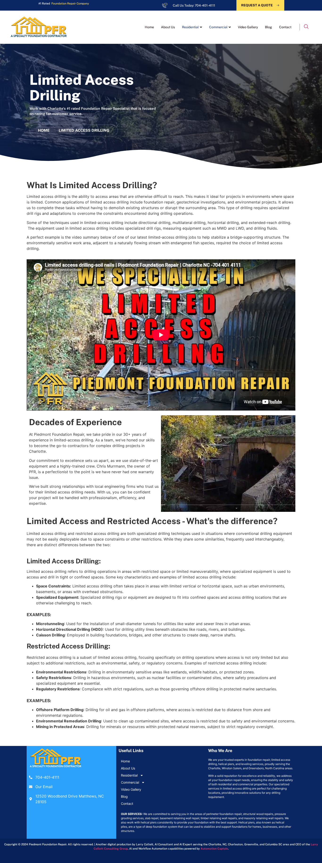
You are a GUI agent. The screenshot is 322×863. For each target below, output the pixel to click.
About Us (168, 27)
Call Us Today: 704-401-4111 (194, 5)
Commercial (218, 27)
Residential (190, 27)
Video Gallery (248, 27)
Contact (285, 27)
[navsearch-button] (306, 27)
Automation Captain (214, 848)
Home (149, 27)
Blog (268, 27)
